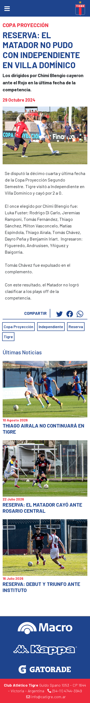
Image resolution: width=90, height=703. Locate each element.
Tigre (8, 336)
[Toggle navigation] (7, 9)
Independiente (51, 326)
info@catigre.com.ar (48, 696)
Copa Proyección (18, 326)
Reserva (76, 326)
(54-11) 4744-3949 (66, 690)
